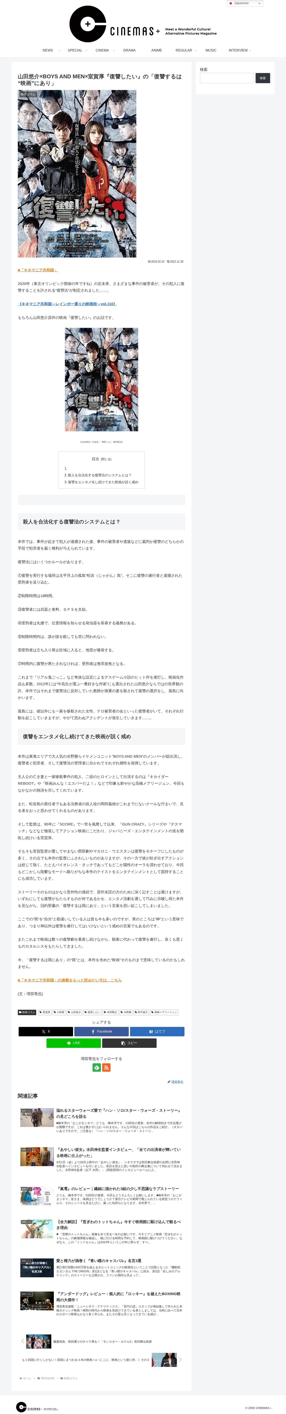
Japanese (241, 3)
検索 (203, 69)
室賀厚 (46, 1012)
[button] (129, 1043)
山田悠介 (76, 1012)
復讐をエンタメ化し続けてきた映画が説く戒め (103, 482)
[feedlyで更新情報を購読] (97, 1067)
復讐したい (94, 1012)
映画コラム (28, 1012)
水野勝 (127, 1012)
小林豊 (60, 1012)
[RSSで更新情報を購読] (106, 1067)
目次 (95, 459)
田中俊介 (143, 1012)
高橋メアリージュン (166, 1012)
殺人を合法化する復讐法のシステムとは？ (100, 475)
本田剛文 (112, 1012)
